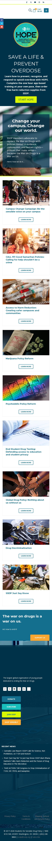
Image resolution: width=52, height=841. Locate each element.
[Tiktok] (47, 2)
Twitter (1, 23)
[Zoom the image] (12, 734)
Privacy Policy (10, 816)
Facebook (1, 20)
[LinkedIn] (43, 2)
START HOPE (26, 99)
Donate (11, 699)
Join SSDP (11, 714)
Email (1, 27)
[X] (31, 2)
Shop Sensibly (11, 722)
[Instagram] (39, 2)
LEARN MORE (26, 219)
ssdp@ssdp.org (24, 837)
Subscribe (11, 707)
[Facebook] (27, 2)
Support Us (40, 637)
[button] (30, 10)
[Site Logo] (9, 10)
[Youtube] (35, 2)
